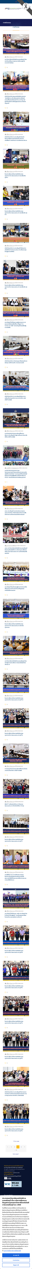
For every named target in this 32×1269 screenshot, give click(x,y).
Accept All (16, 1255)
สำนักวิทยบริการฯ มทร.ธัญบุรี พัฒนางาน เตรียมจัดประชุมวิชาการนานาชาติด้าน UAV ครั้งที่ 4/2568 (15, 398)
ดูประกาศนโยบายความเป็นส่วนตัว (12, 1251)
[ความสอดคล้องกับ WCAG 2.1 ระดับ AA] (16, 1184)
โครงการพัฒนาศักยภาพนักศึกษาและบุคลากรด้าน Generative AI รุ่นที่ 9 (14, 734)
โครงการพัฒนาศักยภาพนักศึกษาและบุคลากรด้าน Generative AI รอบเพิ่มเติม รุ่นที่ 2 (16, 286)
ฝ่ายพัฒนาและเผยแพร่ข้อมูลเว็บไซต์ (12, 1176)
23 (16, 1150)
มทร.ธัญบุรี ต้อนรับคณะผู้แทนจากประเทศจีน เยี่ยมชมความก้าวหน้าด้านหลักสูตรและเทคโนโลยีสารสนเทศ (16, 588)
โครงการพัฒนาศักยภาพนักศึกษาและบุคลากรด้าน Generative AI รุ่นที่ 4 (14, 1022)
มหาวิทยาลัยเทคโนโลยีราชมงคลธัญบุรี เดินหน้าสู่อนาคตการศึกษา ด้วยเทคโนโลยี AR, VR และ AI (16, 662)
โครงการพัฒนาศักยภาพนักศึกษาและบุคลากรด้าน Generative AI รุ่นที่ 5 (14, 987)
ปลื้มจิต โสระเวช (10, 57)
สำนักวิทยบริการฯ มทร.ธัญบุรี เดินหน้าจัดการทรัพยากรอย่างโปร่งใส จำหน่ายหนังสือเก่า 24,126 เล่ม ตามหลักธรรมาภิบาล (16, 138)
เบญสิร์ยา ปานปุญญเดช (12, 468)
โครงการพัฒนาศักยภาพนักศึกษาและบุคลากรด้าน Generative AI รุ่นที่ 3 (14, 1057)
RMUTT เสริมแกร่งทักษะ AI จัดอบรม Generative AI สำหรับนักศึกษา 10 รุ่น (14, 805)
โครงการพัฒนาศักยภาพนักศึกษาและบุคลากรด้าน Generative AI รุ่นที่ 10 (14, 699)
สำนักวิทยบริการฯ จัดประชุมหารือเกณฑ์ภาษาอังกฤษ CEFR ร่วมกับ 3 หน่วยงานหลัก (16, 362)
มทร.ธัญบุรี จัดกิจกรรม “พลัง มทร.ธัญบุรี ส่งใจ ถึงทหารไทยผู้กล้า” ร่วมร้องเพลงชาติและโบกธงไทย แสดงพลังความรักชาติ (16, 915)
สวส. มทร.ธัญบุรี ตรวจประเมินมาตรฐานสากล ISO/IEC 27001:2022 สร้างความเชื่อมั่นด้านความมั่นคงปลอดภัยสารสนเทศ (15, 512)
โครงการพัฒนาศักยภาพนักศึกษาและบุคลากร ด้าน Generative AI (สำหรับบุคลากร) (14, 625)
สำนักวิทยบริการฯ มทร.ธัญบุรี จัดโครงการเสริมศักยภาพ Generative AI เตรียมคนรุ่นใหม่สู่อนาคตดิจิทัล (15, 249)
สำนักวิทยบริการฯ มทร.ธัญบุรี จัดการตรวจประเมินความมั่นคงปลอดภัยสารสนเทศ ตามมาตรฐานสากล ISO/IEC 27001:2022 (16, 1093)
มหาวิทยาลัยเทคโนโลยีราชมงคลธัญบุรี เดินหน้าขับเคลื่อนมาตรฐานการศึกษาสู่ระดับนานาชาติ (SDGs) (16, 61)
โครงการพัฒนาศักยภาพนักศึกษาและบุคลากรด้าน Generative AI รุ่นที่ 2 (14, 1130)
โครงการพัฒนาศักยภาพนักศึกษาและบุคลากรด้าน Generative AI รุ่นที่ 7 (14, 840)
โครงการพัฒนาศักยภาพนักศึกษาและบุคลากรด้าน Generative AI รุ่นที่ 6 (14, 951)
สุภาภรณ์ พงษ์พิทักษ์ (11, 545)
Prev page (16, 1141)
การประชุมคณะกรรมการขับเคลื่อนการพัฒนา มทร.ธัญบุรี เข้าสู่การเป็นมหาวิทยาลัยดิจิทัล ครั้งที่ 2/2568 (16, 435)
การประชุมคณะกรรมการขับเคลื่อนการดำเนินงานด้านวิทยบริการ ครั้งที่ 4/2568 (16, 769)
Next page (15, 1154)
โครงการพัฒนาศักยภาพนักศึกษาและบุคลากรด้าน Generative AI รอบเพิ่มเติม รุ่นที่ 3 (16, 212)
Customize (16, 1260)
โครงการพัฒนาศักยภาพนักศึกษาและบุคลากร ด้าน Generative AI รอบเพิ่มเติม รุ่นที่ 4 (15, 175)
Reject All (16, 1265)
